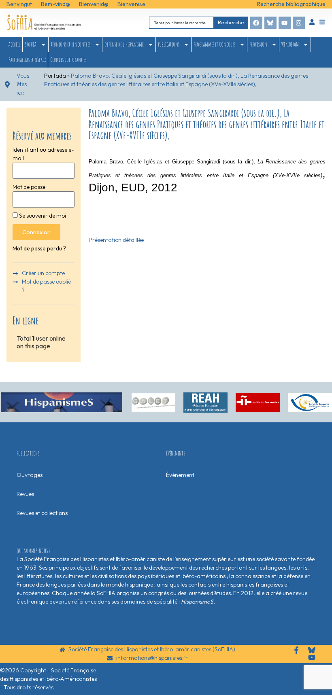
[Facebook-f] (296, 650)
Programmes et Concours (214, 44)
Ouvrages (30, 475)
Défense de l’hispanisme (124, 44)
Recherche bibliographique (291, 4)
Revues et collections (42, 513)
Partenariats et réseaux (27, 59)
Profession (258, 44)
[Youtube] (285, 23)
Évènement (180, 475)
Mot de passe (29, 187)
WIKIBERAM (290, 44)
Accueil (14, 44)
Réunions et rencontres (70, 44)
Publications (168, 44)
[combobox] (181, 22)
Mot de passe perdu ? (39, 248)
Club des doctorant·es (68, 59)
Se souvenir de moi (42, 215)
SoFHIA (30, 44)
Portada (55, 75)
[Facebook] (256, 23)
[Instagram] (299, 23)
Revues (25, 494)
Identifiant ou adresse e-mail (43, 154)
